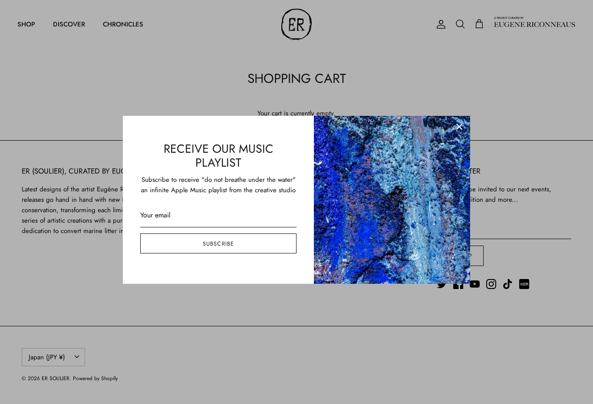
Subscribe (218, 244)
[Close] (459, 126)
